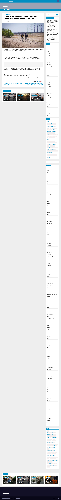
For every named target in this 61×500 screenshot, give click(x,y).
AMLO (54, 124)
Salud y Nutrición (49, 376)
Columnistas (48, 205)
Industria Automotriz (50, 285)
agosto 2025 (48, 73)
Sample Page (9, 9)
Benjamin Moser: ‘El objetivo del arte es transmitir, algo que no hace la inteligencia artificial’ (52, 21)
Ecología (48, 234)
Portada (9, 14)
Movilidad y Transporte (50, 318)
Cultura (48, 214)
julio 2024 (48, 102)
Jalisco (48, 305)
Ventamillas (48, 157)
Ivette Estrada (49, 142)
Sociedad (48, 389)
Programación (49, 358)
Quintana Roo (49, 365)
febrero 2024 (49, 113)
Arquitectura (49, 179)
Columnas (48, 203)
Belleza (48, 183)
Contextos (48, 442)
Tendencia (48, 409)
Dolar (54, 442)
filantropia (48, 136)
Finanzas (48, 267)
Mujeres (48, 320)
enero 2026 (48, 62)
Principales (48, 356)
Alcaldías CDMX (49, 174)
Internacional (49, 298)
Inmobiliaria (48, 289)
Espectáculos (49, 254)
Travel (48, 413)
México (48, 455)
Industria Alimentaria (50, 283)
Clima (53, 129)
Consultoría (48, 210)
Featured (48, 134)
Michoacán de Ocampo (50, 314)
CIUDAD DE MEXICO (50, 199)
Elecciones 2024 (49, 245)
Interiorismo (48, 296)
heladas (48, 139)
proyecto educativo (53, 149)
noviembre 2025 (49, 66)
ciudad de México (54, 437)
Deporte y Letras (49, 221)
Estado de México (49, 261)
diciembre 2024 (49, 91)
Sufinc (48, 155)
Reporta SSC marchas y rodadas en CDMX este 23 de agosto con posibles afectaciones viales (52, 25)
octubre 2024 (49, 95)
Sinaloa (48, 387)
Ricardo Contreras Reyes (54, 460)
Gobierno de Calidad (52, 447)
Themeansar (18, 498)
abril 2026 (48, 55)
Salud (47, 371)
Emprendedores (49, 247)
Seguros (48, 380)
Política (48, 347)
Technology (48, 402)
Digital (47, 232)
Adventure (48, 170)
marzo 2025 (48, 84)
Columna (48, 201)
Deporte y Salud (49, 223)
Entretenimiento (49, 252)
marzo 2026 (48, 57)
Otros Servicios (49, 345)
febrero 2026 (49, 60)
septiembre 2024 (49, 97)
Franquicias (48, 276)
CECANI (48, 437)
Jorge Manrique (49, 144)
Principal (48, 149)
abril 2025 (48, 82)
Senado (48, 382)
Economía (48, 236)
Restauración (49, 369)
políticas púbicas (49, 147)
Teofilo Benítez (52, 155)
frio (47, 447)
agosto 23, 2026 (7, 481)
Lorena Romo (54, 144)
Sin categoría (49, 385)
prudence (48, 460)
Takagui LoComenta (50, 398)
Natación (48, 329)
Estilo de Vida (49, 265)
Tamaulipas (48, 400)
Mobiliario (48, 316)
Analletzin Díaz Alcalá (50, 126)
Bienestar (48, 185)
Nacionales (48, 327)
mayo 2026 (48, 53)
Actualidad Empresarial (50, 168)
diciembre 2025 (49, 64)
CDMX (54, 126)
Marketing (48, 309)
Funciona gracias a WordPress (6, 498)
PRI (47, 351)
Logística (48, 307)
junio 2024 (48, 104)
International (49, 303)
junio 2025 (48, 77)
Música (48, 323)
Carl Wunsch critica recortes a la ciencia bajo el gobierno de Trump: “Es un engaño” (52, 29)
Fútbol (48, 278)
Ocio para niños (49, 340)
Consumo (48, 212)
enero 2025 (48, 88)
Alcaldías (48, 172)
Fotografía (48, 274)
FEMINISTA (56, 134)
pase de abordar (52, 455)
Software (48, 391)
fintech (55, 136)
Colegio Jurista (49, 131)
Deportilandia (49, 227)
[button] (58, 9)
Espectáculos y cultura (50, 256)
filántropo (52, 136)
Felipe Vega (52, 134)
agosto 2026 (49, 46)
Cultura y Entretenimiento (51, 216)
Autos (47, 181)
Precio (56, 147)
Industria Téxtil (49, 287)
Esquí (47, 258)
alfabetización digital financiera (51, 123)
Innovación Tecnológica (50, 292)
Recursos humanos (50, 367)
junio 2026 (48, 51)
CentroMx (5, 6)
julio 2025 (48, 75)
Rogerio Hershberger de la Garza (51, 154)
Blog (47, 190)
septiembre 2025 (49, 71)
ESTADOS (48, 263)
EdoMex (48, 241)
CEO (50, 437)
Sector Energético (49, 378)
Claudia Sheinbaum (49, 129)
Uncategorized (49, 418)
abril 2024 (48, 108)
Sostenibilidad (49, 396)
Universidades (49, 420)
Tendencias (48, 411)
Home (4, 9)
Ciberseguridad (49, 194)
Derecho (48, 230)
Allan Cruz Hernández (50, 124)
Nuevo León (49, 336)
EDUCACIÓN (49, 243)
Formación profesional (50, 272)
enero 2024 (48, 115)
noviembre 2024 (49, 93)
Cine (47, 196)
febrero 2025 (49, 86)
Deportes (48, 225)
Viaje (47, 422)
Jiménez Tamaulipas (54, 142)
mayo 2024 (48, 106)
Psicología (48, 360)
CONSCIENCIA (54, 131)
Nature (48, 334)
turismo (56, 155)
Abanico (48, 121)
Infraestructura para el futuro (51, 450)
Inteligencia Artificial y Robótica (52, 294)
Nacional (6, 14)
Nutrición (48, 338)
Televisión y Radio (49, 407)
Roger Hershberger (49, 152)
